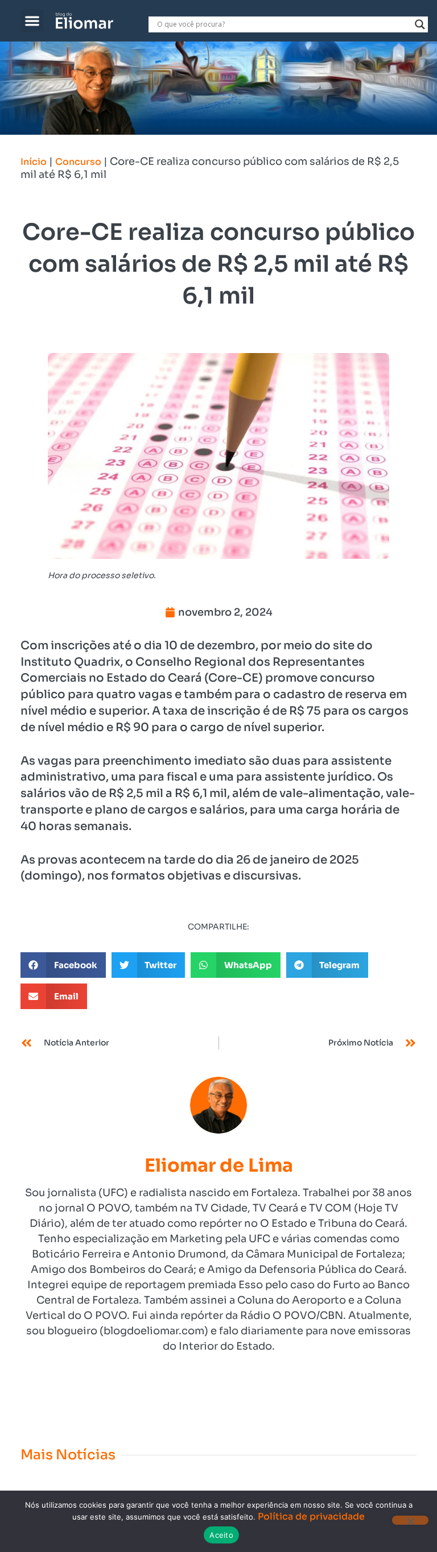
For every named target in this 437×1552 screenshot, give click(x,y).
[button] (32, 20)
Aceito (221, 1534)
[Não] (410, 1520)
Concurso (78, 162)
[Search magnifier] (420, 24)
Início (33, 162)
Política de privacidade (311, 1516)
